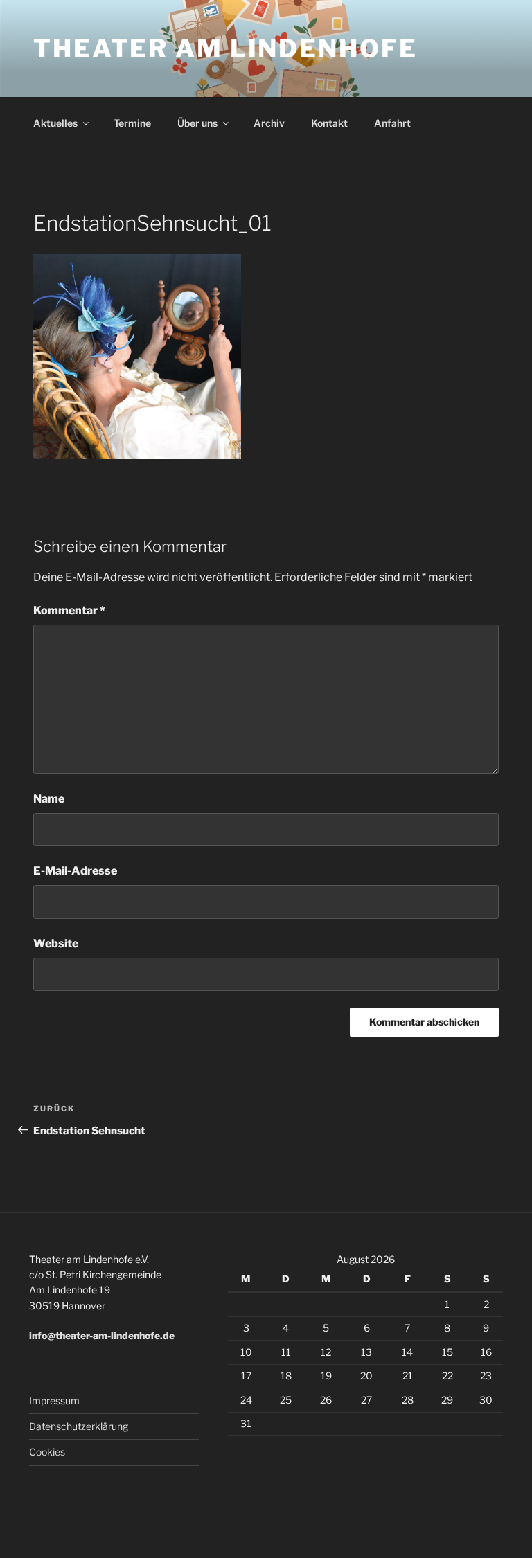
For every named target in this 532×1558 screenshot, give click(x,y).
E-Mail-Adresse (75, 870)
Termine (132, 123)
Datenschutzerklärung (78, 1426)
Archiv (269, 123)
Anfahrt (392, 123)
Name (48, 798)
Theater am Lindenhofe (225, 48)
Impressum (54, 1400)
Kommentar (69, 610)
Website (55, 943)
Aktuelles (55, 123)
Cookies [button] (47, 1452)
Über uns (197, 123)
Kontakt (329, 123)
